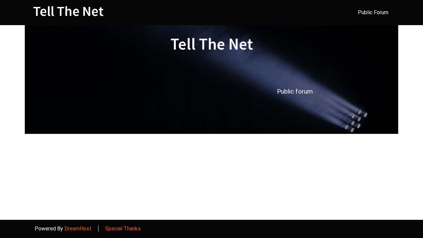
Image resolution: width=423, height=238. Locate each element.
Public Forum (373, 12)
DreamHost (78, 228)
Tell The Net (68, 11)
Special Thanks (123, 228)
